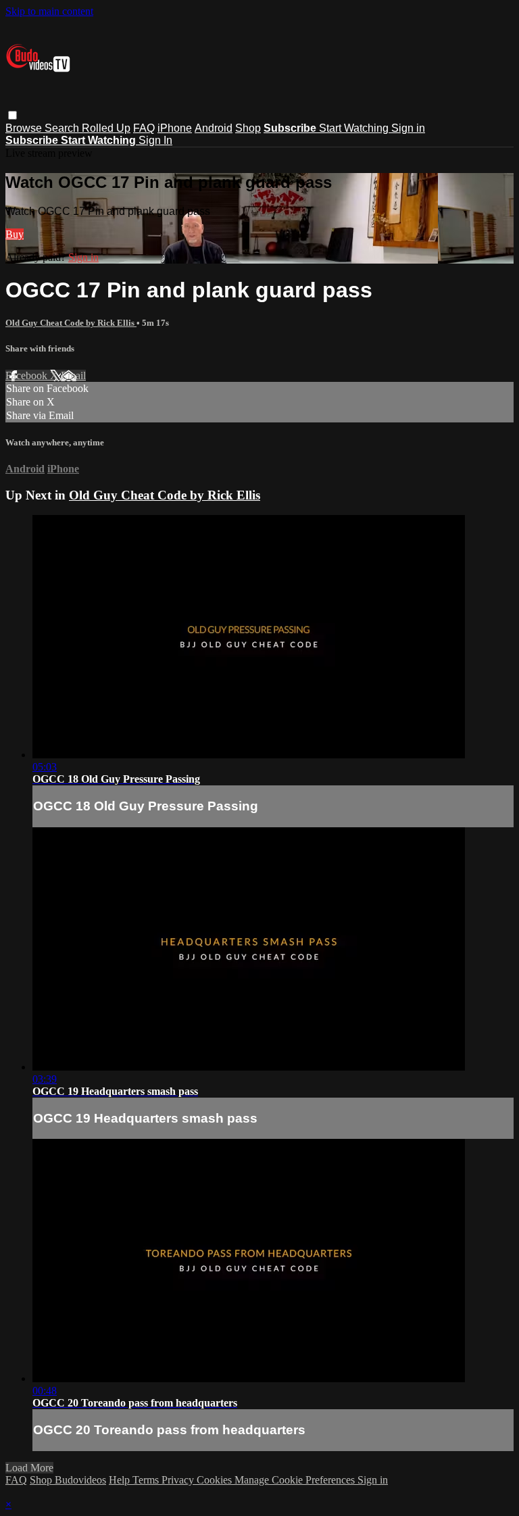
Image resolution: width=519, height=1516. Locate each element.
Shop (248, 128)
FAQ (144, 128)
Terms (147, 1480)
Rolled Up (106, 128)
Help (120, 1480)
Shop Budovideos (68, 1480)
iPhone (174, 128)
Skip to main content (49, 11)
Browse (25, 128)
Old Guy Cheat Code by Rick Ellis (71, 323)
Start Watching (355, 128)
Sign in (408, 128)
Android (213, 128)
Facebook (27, 375)
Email (73, 375)
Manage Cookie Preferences (295, 1480)
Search (63, 128)
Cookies (215, 1480)
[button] (12, 115)
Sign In (155, 140)
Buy (14, 234)
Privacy (179, 1480)
